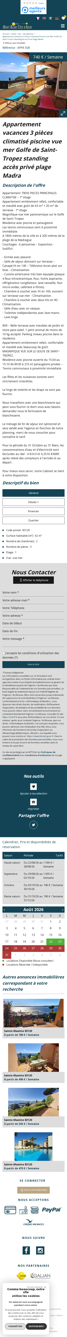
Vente (13, 34)
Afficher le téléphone (35, 580)
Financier (33, 511)
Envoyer (33, 664)
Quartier (33, 520)
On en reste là (34, 1287)
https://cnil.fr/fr (9, 717)
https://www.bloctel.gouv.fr (40, 736)
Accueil (6, 34)
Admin (59, 1315)
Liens (52, 1315)
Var (19, 34)
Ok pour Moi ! (36, 1326)
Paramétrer (15, 1326)
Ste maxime (28, 34)
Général (33, 493)
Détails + (33, 502)
